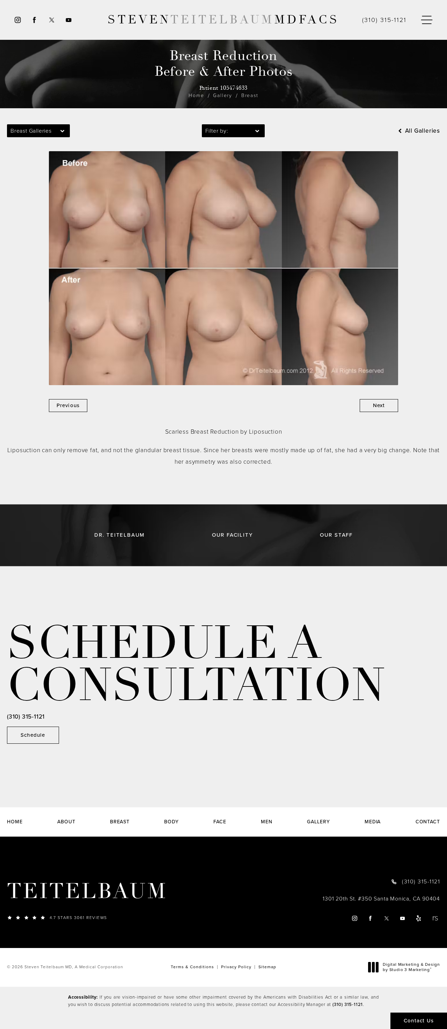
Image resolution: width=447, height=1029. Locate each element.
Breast (249, 95)
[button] (426, 20)
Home (196, 95)
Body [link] (171, 821)
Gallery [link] (318, 821)
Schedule (33, 735)
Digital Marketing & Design (411, 967)
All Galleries (421, 131)
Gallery (222, 95)
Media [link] (373, 821)
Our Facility (232, 535)
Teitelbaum (87, 891)
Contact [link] (428, 821)
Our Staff (336, 535)
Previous (68, 405)
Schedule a (196, 664)
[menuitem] (17, 20)
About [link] (66, 821)
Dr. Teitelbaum (119, 535)
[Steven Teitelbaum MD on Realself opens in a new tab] (435, 918)
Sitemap (267, 967)
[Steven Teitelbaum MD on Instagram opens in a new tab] (17, 20)
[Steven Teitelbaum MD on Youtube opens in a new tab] (69, 20)
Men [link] (266, 821)
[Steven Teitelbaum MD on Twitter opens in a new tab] (51, 20)
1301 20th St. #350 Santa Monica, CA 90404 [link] (381, 899)
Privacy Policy (236, 967)
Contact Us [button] (419, 1020)
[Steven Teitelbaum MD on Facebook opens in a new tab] (34, 20)
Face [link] (219, 821)
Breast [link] (120, 821)
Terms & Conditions (192, 967)
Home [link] (15, 821)
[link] (384, 20)
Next (379, 405)
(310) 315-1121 (347, 1004)
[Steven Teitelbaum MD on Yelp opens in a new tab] (419, 918)
